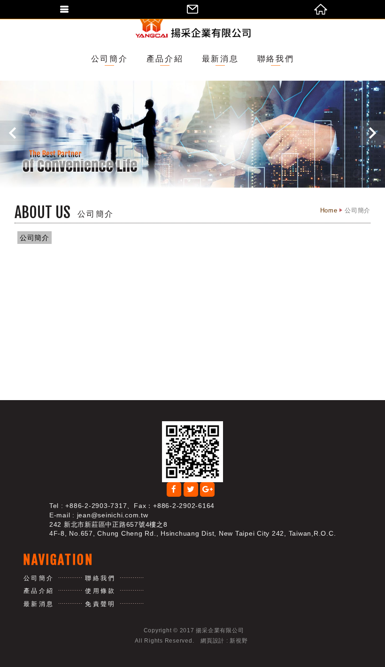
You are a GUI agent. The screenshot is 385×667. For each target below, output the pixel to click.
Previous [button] (12, 132)
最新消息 (220, 58)
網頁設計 (212, 640)
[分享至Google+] (207, 489)
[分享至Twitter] (191, 489)
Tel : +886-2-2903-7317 (88, 505)
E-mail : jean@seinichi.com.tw (98, 515)
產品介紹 (164, 58)
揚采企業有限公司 (192, 22)
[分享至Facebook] (174, 489)
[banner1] (192, 134)
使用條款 (100, 590)
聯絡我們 (275, 58)
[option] (192, 134)
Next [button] (372, 132)
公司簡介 (109, 58)
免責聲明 (100, 603)
